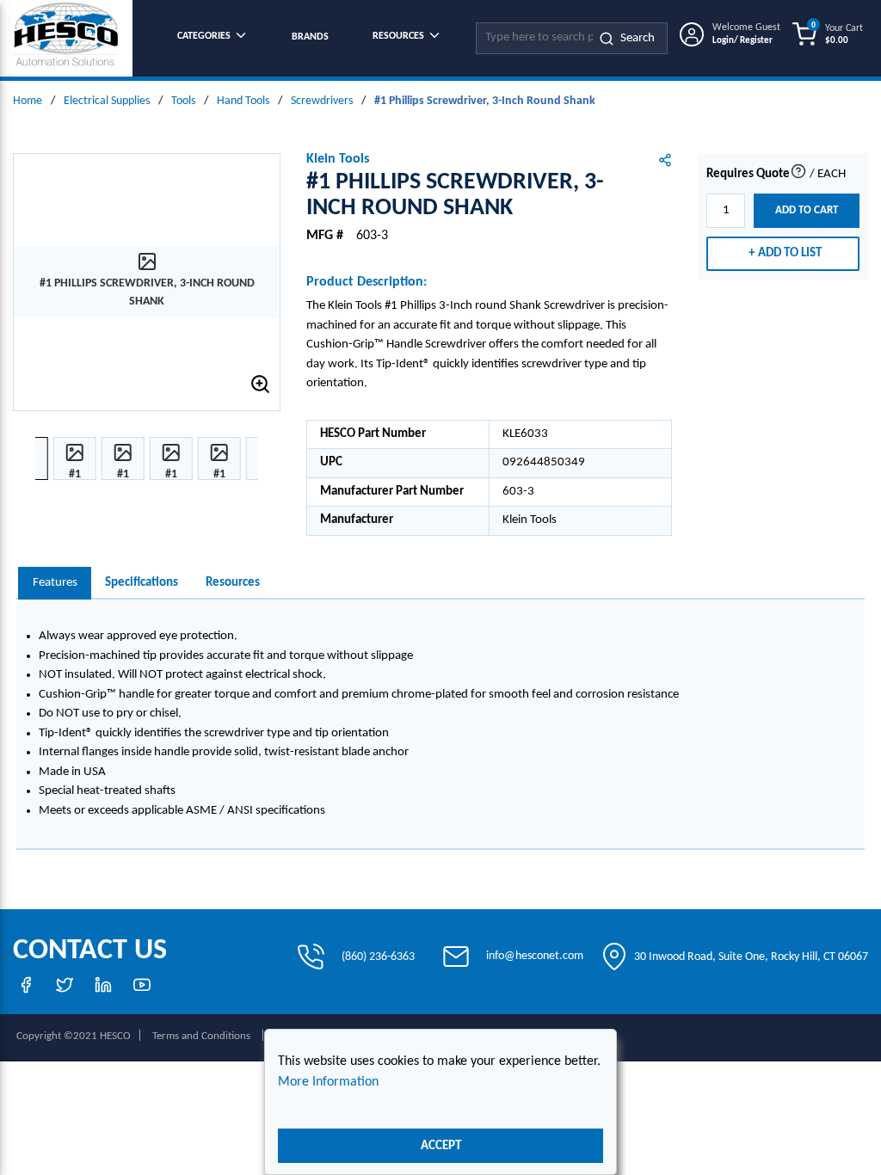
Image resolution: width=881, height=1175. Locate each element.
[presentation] (54, 583)
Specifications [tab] (141, 582)
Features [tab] (55, 582)
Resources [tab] (233, 582)
